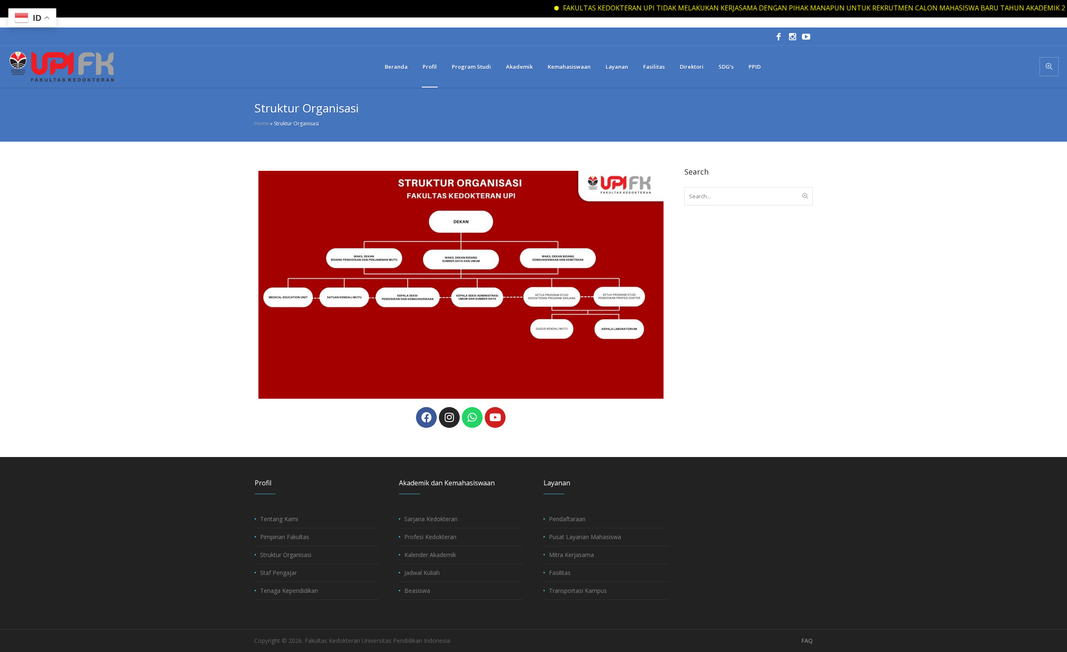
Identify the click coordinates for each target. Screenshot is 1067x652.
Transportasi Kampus (578, 591)
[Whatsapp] (472, 417)
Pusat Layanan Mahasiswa (585, 537)
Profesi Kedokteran (430, 537)
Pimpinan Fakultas (284, 537)
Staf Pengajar (278, 573)
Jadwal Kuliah (422, 573)
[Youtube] (495, 417)
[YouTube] (806, 37)
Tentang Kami (279, 519)
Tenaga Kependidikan (289, 591)
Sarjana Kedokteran (431, 519)
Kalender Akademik (430, 555)
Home (261, 123)
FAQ (807, 641)
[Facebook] (779, 37)
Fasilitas (560, 573)
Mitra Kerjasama (571, 555)
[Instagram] (792, 37)
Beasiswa (417, 591)
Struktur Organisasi (285, 555)
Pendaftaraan (567, 519)
